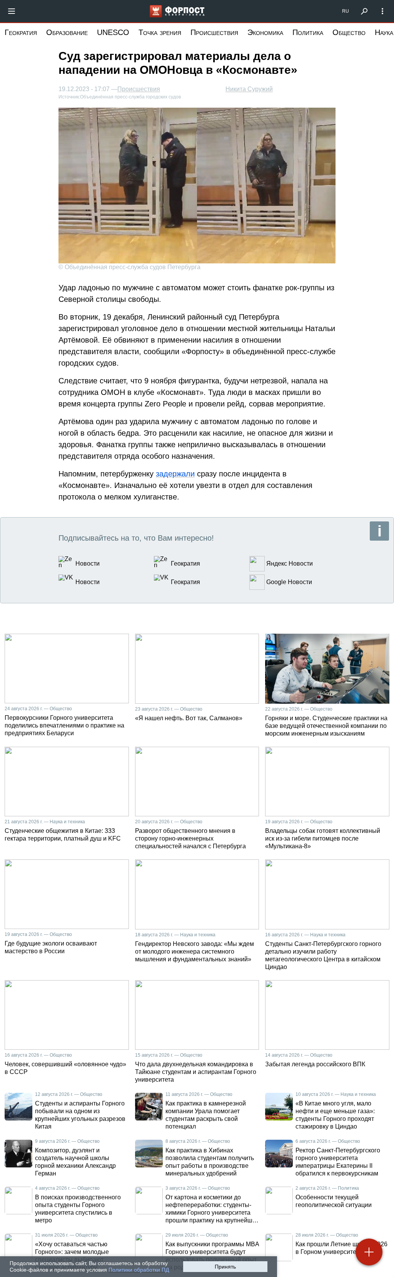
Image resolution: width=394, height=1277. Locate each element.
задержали (175, 474)
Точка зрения (160, 32)
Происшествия (214, 32)
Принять (225, 1267)
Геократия (21, 32)
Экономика (265, 32)
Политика (307, 32)
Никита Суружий (249, 89)
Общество (349, 32)
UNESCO (113, 32)
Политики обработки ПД (139, 1270)
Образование (67, 32)
